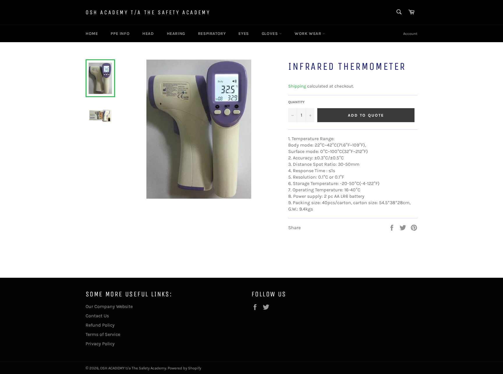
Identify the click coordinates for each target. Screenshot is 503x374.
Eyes (243, 33)
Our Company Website (109, 306)
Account (410, 33)
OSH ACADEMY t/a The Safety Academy (148, 12)
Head (148, 33)
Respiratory (212, 33)
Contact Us (97, 315)
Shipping (297, 86)
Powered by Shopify (184, 368)
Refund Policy (100, 325)
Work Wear (309, 33)
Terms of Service (103, 334)
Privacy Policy (100, 343)
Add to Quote (366, 115)
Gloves (270, 33)
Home (92, 33)
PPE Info (120, 33)
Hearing (176, 33)
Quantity (296, 102)
